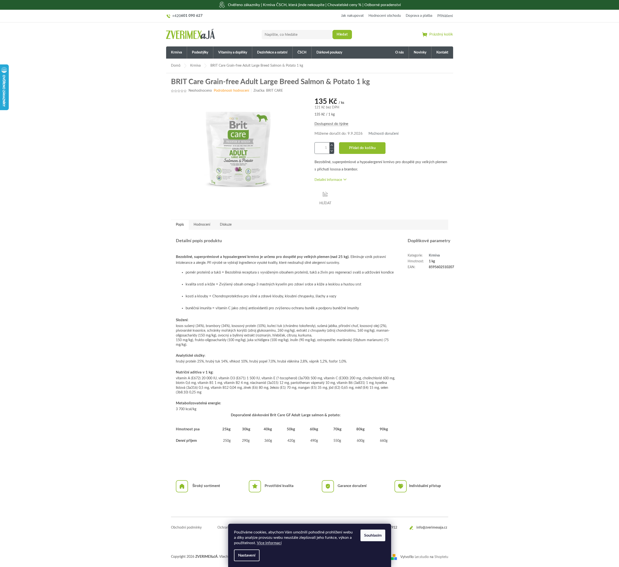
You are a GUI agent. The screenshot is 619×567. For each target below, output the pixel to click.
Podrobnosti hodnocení (231, 90)
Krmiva (434, 255)
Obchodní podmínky (186, 527)
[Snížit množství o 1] (331, 151)
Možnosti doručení (383, 133)
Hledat (342, 34)
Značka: (268, 90)
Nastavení (246, 555)
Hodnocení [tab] (202, 224)
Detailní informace (328, 180)
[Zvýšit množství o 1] (331, 145)
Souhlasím (373, 535)
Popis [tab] (180, 224)
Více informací (269, 543)
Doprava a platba (419, 16)
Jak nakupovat (352, 16)
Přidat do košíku (362, 148)
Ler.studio (422, 557)
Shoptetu (441, 557)
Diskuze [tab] (226, 224)
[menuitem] (176, 52)
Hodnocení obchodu (384, 16)
